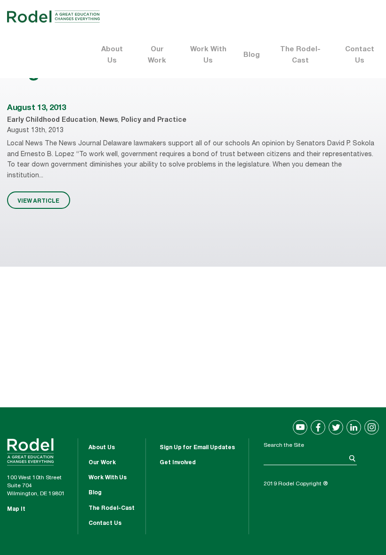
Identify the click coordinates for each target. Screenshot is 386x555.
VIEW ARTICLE (38, 200)
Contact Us (359, 55)
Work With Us (208, 55)
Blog (251, 55)
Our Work (157, 55)
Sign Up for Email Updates (197, 448)
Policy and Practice (153, 120)
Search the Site (284, 445)
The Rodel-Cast (300, 55)
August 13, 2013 (36, 108)
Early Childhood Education (51, 120)
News (109, 120)
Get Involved (178, 463)
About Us (112, 55)
